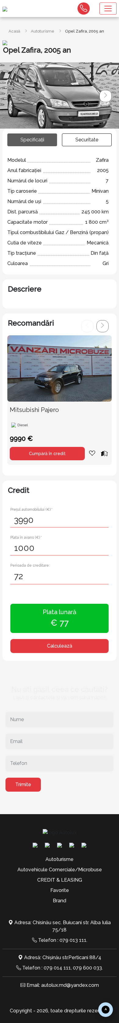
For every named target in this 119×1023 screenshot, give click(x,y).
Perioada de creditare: (30, 565)
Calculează (59, 646)
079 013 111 (73, 940)
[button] (105, 96)
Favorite (59, 890)
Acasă (14, 31)
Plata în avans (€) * (26, 537)
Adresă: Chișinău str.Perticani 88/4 (62, 957)
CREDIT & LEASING (59, 880)
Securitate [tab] (86, 140)
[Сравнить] (104, 453)
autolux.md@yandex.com (70, 985)
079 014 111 (57, 968)
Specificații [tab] (32, 140)
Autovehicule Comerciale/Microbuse (59, 870)
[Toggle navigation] (108, 8)
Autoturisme (42, 31)
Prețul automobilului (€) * (31, 509)
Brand (59, 901)
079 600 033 (87, 968)
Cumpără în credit (47, 453)
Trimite (23, 784)
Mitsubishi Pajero (34, 409)
